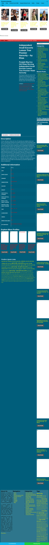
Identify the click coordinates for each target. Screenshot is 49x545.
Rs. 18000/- (13, 200)
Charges (37, 3)
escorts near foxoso (30, 272)
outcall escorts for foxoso (22, 278)
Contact (42, 3)
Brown (12, 173)
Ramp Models (41, 65)
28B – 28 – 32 (14, 208)
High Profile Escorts (42, 56)
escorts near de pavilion (23, 272)
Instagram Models (41, 63)
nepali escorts (44, 535)
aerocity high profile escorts (23, 265)
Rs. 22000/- (13, 204)
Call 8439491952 (12, 543)
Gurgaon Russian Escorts (25, 3)
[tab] (5, 135)
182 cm (12, 189)
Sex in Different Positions (16, 223)
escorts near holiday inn (6, 273)
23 (11, 170)
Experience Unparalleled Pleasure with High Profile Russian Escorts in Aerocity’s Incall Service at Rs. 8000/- (43, 108)
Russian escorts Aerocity (43, 66)
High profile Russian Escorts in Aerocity (42, 525)
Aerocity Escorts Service (43, 48)
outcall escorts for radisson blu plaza (13, 281)
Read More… (4, 533)
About (7, 3)
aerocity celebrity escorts (22, 261)
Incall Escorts (39, 527)
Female (12, 177)
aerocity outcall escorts (18, 271)
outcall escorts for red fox (22, 281)
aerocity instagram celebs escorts (21, 268)
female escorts (43, 514)
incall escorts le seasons (16, 277)
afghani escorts (44, 506)
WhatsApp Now (36, 543)
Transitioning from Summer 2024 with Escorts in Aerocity (42, 83)
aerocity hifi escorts (11, 265)
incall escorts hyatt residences (27, 276)
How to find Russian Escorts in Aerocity (42, 526)
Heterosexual (14, 181)
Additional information (15, 135)
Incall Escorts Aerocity (42, 59)
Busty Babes (40, 51)
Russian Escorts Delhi (14, 3)
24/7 (12, 220)
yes (12, 185)
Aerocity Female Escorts (43, 50)
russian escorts (40, 536)
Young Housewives (42, 69)
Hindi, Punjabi (14, 212)
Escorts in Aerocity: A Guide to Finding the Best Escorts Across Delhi (43, 74)
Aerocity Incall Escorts (41, 502)
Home (3, 3)
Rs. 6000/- (13, 196)
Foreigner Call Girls (42, 54)
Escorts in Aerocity (6, 1)
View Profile (4, 28)
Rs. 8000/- (13, 193)
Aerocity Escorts (41, 47)
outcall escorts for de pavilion (14, 278)
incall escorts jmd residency (9, 277)
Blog (3, 5)
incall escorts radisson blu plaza (25, 277)
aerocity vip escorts (15, 272)
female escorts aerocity (41, 515)
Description (5, 135)
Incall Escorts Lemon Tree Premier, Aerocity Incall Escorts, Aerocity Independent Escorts (26, 85)
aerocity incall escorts (23, 87)
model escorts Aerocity (42, 534)
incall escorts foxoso (10, 276)
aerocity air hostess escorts (8, 261)
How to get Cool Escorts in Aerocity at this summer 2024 (43, 86)
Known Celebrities (42, 64)
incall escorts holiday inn (18, 276)
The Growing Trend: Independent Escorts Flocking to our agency (42, 90)
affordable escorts (39, 506)
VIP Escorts (40, 68)
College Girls (40, 52)
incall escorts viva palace (6, 278)
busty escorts (41, 509)
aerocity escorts (18, 263)
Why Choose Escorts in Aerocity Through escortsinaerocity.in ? (43, 98)
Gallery (33, 3)
